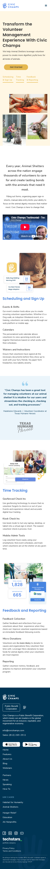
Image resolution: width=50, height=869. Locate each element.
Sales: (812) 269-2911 (14, 735)
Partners (7, 775)
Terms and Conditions (12, 851)
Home (6, 749)
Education (7, 817)
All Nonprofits (10, 821)
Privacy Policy (8, 848)
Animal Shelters (10, 806)
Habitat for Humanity (13, 802)
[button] (46, 6)
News (6, 779)
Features (7, 754)
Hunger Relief (9, 812)
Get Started (16, 67)
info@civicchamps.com (13, 730)
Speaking (7, 784)
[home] (9, 5)
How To (6, 788)
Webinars (7, 768)
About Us (7, 758)
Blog (5, 763)
